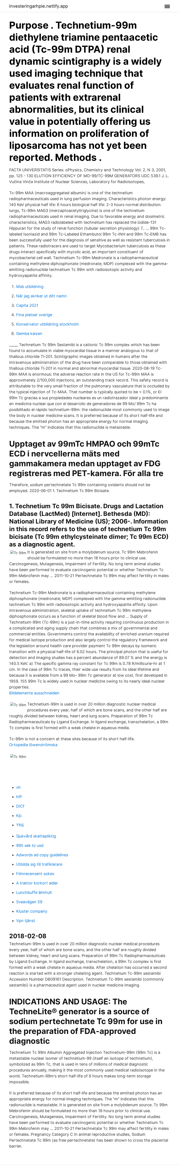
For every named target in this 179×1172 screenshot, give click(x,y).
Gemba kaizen (29, 333)
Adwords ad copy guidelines (42, 855)
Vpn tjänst (25, 920)
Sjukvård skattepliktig (36, 836)
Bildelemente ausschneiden (34, 693)
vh (18, 787)
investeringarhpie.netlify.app (38, 6)
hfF (19, 796)
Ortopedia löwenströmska (33, 744)
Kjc (19, 815)
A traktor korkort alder (37, 883)
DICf (20, 806)
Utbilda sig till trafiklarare (39, 864)
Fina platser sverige (34, 314)
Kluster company (31, 911)
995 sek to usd (29, 845)
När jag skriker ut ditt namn (41, 296)
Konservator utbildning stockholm (47, 324)
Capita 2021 (27, 305)
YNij (20, 825)
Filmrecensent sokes (35, 873)
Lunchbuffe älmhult (34, 892)
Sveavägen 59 (29, 902)
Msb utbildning (29, 286)
